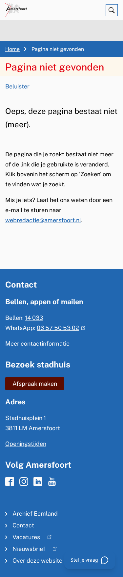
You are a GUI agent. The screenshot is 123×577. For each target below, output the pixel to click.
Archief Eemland (35, 513)
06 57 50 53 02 (59, 327)
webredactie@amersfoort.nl (43, 220)
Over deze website (37, 560)
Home (12, 49)
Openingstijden (25, 443)
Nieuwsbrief (25, 550)
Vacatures (22, 538)
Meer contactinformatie (37, 343)
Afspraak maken (34, 383)
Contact (23, 525)
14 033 (34, 317)
